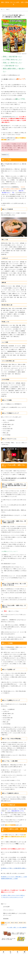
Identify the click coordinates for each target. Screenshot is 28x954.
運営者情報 (5, 918)
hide (7, 154)
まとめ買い (8, 922)
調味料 (21, 922)
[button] (25, 471)
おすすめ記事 (6, 906)
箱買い (17, 922)
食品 (3, 922)
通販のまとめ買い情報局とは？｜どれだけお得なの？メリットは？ (14, 914)
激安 (13, 922)
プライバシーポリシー (8, 910)
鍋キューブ (4, 924)
